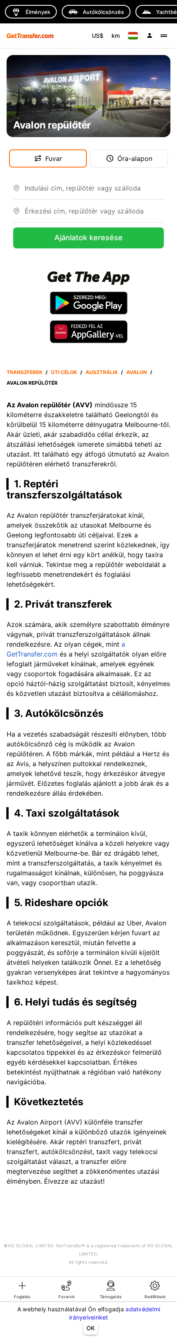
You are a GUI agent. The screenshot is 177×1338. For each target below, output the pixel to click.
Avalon (136, 372)
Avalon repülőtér (32, 383)
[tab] (22, 1289)
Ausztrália (102, 372)
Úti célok (64, 372)
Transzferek (24, 372)
